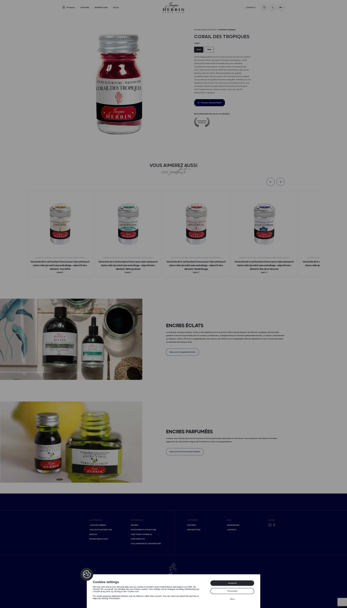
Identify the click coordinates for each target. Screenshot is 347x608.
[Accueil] (173, 7)
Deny (232, 599)
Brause (93, 534)
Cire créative (138, 539)
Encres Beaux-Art (98, 539)
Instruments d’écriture (143, 530)
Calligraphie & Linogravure (146, 544)
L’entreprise (192, 520)
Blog (116, 7)
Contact (251, 7)
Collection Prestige (100, 530)
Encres (134, 525)
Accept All (232, 583)
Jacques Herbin (97, 525)
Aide (229, 520)
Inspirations (101, 7)
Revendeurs (233, 525)
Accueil (197, 30)
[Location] (264, 7)
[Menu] (63, 7)
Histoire (84, 7)
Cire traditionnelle (141, 534)
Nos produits (137, 520)
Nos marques (95, 520)
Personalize (232, 591)
